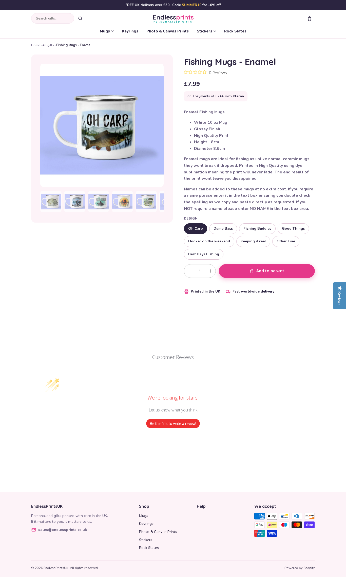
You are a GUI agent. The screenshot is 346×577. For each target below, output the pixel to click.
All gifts (48, 45)
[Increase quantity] (210, 271)
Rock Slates (235, 31)
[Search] (80, 18)
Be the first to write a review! (173, 423)
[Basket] (309, 18)
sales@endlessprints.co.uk (62, 529)
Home (35, 45)
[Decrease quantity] (189, 271)
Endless (173, 18)
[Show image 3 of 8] (98, 201)
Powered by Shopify (299, 568)
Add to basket (270, 270)
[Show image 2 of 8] (74, 201)
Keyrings (130, 31)
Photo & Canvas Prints (167, 31)
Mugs (105, 31)
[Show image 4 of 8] (122, 201)
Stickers (204, 31)
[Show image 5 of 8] (146, 201)
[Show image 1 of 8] (51, 201)
